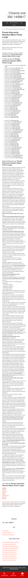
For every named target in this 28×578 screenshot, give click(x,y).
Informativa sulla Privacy (7, 532)
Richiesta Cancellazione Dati (8, 534)
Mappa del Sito (5, 530)
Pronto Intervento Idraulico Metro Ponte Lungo (11, 501)
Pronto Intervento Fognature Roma (9, 554)
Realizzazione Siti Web (13, 567)
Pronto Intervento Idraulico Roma (9, 556)
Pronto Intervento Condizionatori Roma (10, 548)
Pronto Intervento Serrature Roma (9, 558)
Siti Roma (20, 567)
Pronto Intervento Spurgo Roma (9, 560)
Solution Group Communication (18, 568)
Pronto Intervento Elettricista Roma (9, 550)
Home (3, 29)
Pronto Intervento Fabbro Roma (9, 552)
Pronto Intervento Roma (14, 6)
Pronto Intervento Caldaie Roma (9, 544)
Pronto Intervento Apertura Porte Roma (10, 542)
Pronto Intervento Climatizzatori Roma (10, 546)
